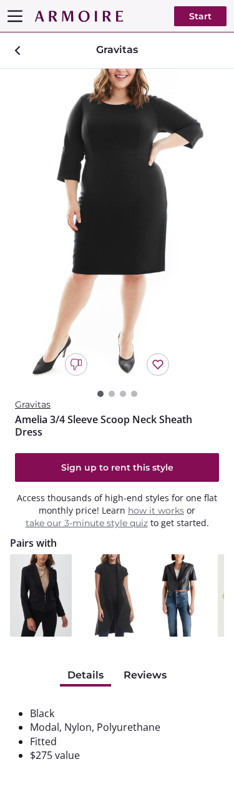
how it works (156, 510)
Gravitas (33, 404)
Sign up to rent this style (117, 467)
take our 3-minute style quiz (87, 523)
